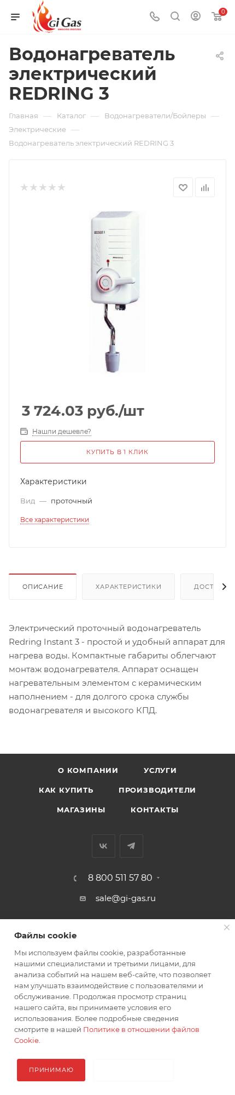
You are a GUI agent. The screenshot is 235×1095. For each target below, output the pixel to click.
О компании (88, 770)
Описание (42, 587)
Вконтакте (103, 846)
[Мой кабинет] (196, 17)
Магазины (81, 809)
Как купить (66, 790)
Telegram (131, 846)
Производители (157, 790)
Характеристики (128, 587)
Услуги (160, 770)
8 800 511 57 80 (120, 878)
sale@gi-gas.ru (126, 898)
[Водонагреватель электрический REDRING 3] (117, 292)
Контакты (154, 809)
